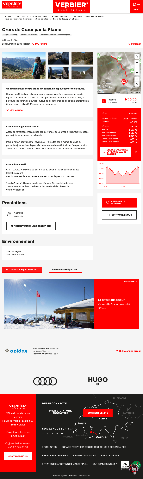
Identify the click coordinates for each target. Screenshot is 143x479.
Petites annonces (84, 455)
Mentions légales (60, 476)
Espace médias (110, 455)
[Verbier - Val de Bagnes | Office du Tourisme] (71, 6)
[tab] (22, 270)
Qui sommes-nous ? (105, 464)
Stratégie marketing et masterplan (65, 464)
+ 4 (82, 72)
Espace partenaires (55, 455)
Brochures (49, 447)
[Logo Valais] (125, 465)
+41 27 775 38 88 (18, 447)
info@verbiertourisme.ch (18, 443)
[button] (24, 65)
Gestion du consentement (79, 476)
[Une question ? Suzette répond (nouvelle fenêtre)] (133, 469)
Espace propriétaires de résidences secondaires (94, 447)
